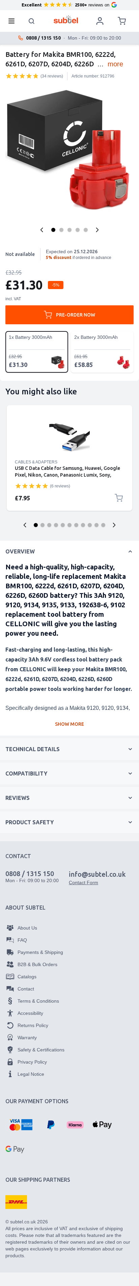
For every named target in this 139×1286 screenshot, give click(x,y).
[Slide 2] (42, 525)
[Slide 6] (69, 525)
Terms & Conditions (38, 1001)
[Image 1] (53, 230)
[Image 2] (61, 230)
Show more (69, 724)
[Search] (31, 21)
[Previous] (41, 229)
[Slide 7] (76, 525)
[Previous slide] (25, 525)
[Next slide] (114, 525)
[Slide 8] (83, 525)
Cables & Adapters (36, 462)
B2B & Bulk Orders (37, 964)
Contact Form (83, 882)
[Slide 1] (35, 525)
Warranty (27, 1037)
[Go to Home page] (66, 19)
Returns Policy (33, 1025)
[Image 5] (86, 230)
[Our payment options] (20, 1125)
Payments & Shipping (40, 952)
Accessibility (30, 1013)
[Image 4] (78, 230)
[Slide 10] (96, 525)
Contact (26, 988)
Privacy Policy (32, 1062)
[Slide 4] (56, 525)
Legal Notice (31, 1074)
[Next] (97, 229)
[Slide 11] (103, 525)
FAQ (22, 940)
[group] (22, 75)
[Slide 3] (49, 525)
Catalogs (27, 976)
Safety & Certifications (41, 1049)
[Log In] (99, 21)
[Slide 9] (89, 525)
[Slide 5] (62, 525)
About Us (27, 928)
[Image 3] (69, 230)
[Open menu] (13, 21)
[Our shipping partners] (16, 1202)
